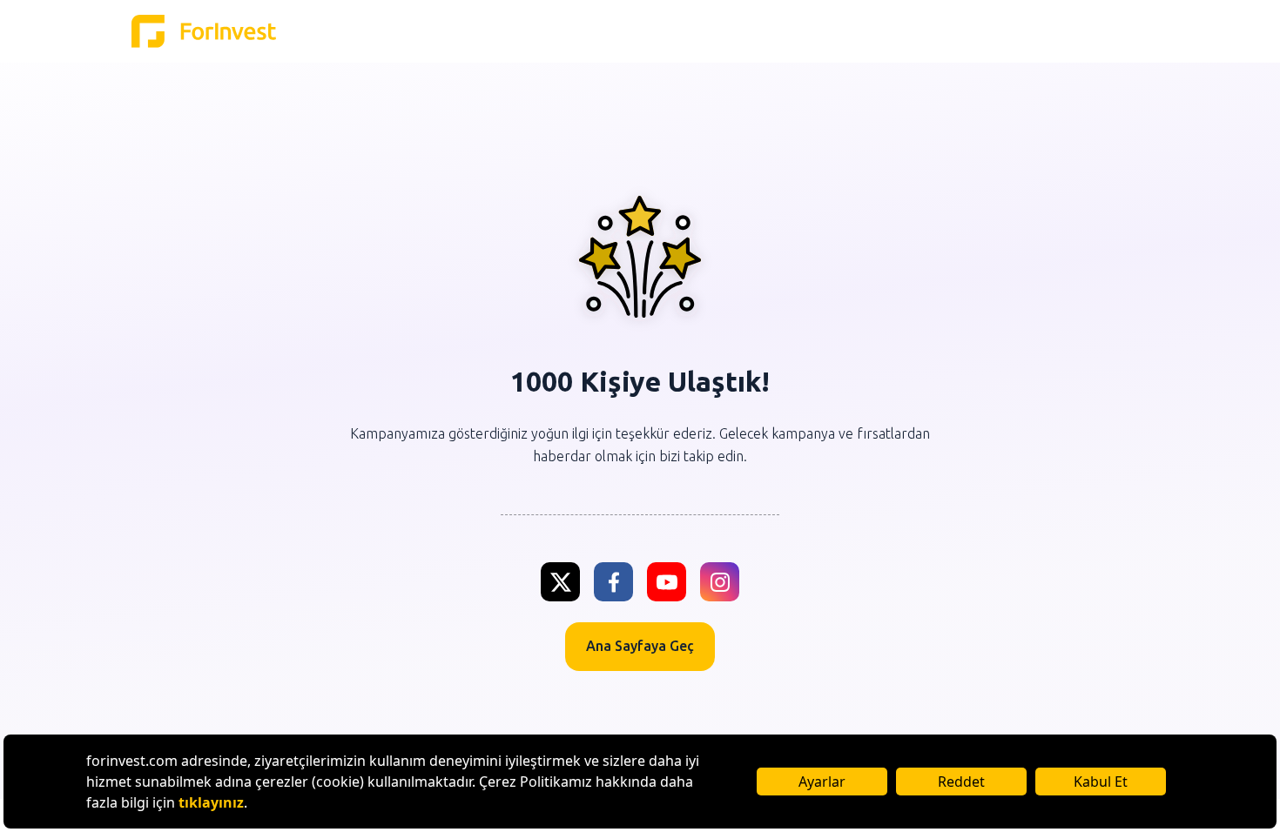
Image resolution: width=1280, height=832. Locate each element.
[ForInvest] (203, 31)
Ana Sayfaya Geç (640, 646)
